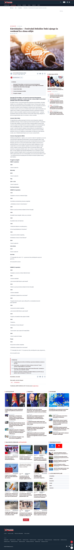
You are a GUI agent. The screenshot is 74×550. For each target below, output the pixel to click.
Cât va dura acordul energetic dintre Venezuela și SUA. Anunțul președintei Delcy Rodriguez (40, 459)
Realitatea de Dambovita (30, 541)
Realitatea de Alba (7, 541)
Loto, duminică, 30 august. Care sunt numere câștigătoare (16, 437)
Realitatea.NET (6, 539)
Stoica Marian (30, 455)
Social (51, 105)
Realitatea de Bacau (22, 541)
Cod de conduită (26, 533)
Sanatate (51, 99)
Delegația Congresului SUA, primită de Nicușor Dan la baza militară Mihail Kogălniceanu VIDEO (36, 429)
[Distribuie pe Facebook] (40, 74)
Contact (5, 533)
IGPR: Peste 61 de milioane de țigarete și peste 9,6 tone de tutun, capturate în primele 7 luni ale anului (40, 514)
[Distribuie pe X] (45, 74)
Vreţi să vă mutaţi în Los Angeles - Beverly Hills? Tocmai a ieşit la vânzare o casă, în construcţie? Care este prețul (25, 459)
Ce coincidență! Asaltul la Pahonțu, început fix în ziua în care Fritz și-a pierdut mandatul (40, 496)
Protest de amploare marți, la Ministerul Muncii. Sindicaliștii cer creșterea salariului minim (55, 89)
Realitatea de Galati (56, 539)
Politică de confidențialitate (19, 533)
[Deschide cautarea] (61, 2)
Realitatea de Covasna (41, 455)
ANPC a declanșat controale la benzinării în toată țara (60, 416)
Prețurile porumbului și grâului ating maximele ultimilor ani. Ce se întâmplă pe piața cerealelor (61, 429)
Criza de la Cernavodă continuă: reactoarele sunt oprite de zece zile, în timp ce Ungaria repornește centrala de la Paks (56, 97)
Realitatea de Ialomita (33, 539)
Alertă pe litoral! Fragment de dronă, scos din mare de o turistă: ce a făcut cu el (25, 514)
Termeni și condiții (10, 533)
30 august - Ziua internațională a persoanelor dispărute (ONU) (39, 477)
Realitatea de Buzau (64, 539)
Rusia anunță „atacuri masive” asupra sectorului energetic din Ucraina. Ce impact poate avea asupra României (60, 422)
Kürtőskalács (17, 382)
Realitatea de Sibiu (40, 539)
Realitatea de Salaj (25, 539)
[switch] (64, 2)
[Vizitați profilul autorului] (11, 74)
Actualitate (13, 26)
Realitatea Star (19, 539)
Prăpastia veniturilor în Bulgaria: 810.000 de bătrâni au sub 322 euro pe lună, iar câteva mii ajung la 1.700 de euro (29, 372)
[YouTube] (69, 2)
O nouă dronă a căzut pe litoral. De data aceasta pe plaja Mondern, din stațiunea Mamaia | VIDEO (25, 495)
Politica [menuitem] (19, 5)
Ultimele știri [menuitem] (6, 5)
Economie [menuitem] (24, 5)
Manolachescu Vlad (21, 73)
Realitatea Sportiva (13, 539)
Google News (35, 385)
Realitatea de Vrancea (14, 541)
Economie (49, 91)
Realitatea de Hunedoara (48, 539)
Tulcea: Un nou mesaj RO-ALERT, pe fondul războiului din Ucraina (11, 476)
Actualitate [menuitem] (13, 5)
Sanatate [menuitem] (34, 5)
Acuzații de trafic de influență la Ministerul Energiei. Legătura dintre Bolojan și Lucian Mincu (25, 478)
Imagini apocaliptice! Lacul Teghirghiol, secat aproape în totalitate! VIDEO (11, 513)
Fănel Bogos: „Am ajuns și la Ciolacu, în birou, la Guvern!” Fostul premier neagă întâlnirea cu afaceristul (27, 366)
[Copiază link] (38, 74)
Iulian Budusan (15, 455)
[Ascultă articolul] (72, 542)
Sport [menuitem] (38, 5)
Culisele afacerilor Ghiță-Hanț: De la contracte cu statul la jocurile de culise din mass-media (37, 423)
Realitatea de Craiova (44, 541)
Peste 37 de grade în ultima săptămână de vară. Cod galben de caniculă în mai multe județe (56, 107)
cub (11, 382)
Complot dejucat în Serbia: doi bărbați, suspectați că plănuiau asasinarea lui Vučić (29, 362)
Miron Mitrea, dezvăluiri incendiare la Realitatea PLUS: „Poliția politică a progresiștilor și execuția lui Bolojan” (35, 417)
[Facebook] (67, 2)
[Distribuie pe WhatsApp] (42, 74)
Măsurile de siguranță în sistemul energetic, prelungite (61, 433)
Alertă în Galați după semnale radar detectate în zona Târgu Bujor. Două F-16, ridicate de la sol (57, 113)
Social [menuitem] (29, 5)
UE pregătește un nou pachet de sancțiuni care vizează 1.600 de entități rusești (58, 410)
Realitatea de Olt (37, 541)
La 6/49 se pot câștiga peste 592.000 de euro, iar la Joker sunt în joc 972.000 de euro (11, 495)
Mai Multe (26, 519)
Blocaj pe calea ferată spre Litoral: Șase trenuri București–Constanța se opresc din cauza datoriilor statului (29, 369)
